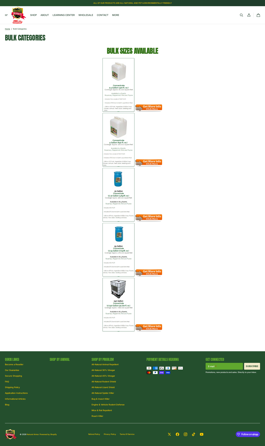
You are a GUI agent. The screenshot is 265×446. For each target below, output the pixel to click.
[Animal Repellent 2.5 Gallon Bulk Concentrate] (118, 110)
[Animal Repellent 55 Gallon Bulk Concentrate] (118, 275)
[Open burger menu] (6, 15)
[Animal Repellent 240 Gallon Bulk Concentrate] (118, 330)
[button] (241, 15)
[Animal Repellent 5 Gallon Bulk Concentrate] (118, 165)
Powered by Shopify (48, 434)
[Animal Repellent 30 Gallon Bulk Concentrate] (118, 220)
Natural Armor (33, 434)
